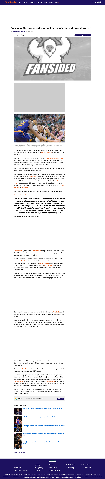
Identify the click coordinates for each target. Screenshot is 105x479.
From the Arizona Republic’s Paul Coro (25, 195)
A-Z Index (37, 470)
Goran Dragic (51, 381)
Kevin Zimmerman (19, 31)
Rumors (26, 2)
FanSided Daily (85, 465)
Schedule (32, 2)
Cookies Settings (54, 470)
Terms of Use (53, 468)
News (20, 2)
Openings (37, 465)
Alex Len (25, 187)
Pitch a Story (17, 468)
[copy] (23, 35)
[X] (95, 2)
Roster (45, 2)
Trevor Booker (36, 251)
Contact (51, 465)
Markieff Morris (44, 263)
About (15, 465)
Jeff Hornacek (32, 176)
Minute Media (12, 474)
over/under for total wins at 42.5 (55, 158)
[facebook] (92, 2)
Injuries (51, 2)
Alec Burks (56, 312)
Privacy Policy (39, 468)
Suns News (22, 452)
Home (15, 452)
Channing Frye (18, 381)
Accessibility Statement (21, 470)
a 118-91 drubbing (46, 152)
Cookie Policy (70, 468)
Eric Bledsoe (48, 265)
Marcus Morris (18, 251)
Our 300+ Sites (70, 465)
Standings (39, 2)
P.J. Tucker (25, 369)
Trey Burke (24, 261)
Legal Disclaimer (86, 468)
